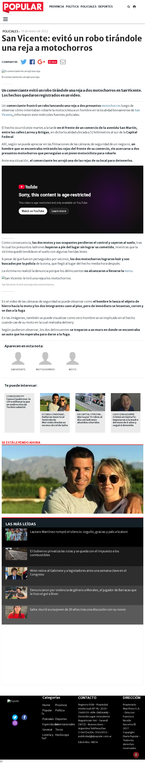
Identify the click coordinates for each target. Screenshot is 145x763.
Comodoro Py (15, 396)
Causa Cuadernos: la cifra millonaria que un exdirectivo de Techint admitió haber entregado (18, 404)
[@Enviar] (63, 62)
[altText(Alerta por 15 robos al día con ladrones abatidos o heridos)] (90, 394)
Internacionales (65, 724)
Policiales (88, 6)
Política (72, 6)
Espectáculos (50, 724)
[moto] (72, 358)
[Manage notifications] (136, 755)
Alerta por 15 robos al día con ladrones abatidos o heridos (89, 420)
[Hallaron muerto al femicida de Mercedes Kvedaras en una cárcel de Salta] (72, 485)
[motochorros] (45, 358)
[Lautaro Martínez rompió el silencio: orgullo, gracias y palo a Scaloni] (16, 534)
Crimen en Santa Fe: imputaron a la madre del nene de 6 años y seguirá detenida (125, 421)
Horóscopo (62, 735)
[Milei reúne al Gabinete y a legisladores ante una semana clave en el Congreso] (16, 573)
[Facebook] (32, 63)
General (47, 729)
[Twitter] (23, 63)
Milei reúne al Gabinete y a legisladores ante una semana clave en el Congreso (78, 572)
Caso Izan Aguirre (124, 414)
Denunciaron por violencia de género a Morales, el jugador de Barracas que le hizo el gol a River (83, 591)
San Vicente (18, 369)
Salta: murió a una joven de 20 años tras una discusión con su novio (78, 609)
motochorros (111, 106)
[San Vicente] (18, 358)
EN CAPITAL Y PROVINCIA (90, 414)
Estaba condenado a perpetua (61, 414)
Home (46, 705)
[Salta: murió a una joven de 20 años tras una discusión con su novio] (16, 612)
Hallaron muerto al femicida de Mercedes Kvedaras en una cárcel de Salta (55, 421)
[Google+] (41, 63)
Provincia (56, 6)
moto (128, 271)
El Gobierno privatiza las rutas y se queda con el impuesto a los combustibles (74, 553)
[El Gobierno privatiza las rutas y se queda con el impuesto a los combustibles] (16, 554)
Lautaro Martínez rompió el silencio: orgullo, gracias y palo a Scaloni (79, 532)
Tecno (59, 729)
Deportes (105, 6)
